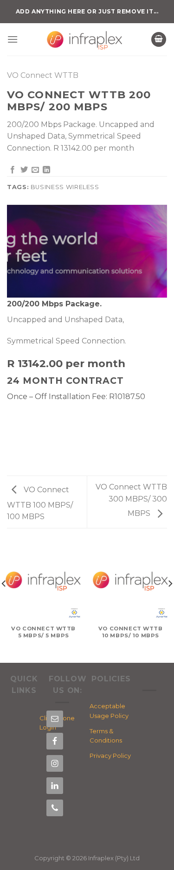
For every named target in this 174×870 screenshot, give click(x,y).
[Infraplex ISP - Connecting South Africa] (84, 39)
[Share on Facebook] (12, 170)
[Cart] (158, 39)
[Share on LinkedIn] (46, 170)
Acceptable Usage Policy (109, 710)
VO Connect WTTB (42, 75)
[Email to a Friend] (35, 170)
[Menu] (12, 39)
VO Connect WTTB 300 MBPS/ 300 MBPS (131, 500)
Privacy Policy (110, 755)
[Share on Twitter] (24, 170)
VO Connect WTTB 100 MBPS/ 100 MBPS (40, 503)
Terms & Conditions (106, 735)
